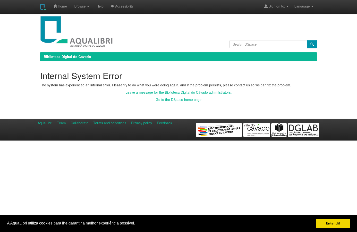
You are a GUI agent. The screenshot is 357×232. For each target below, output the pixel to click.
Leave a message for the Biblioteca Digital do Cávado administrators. (179, 92)
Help (99, 6)
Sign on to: (277, 6)
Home (62, 6)
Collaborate (79, 122)
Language (300, 6)
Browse (80, 6)
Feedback (164, 122)
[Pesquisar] (312, 44)
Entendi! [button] (333, 223)
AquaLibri (45, 122)
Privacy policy (141, 122)
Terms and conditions (109, 122)
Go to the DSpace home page (179, 99)
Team (61, 122)
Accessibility (124, 6)
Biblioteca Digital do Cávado (67, 56)
